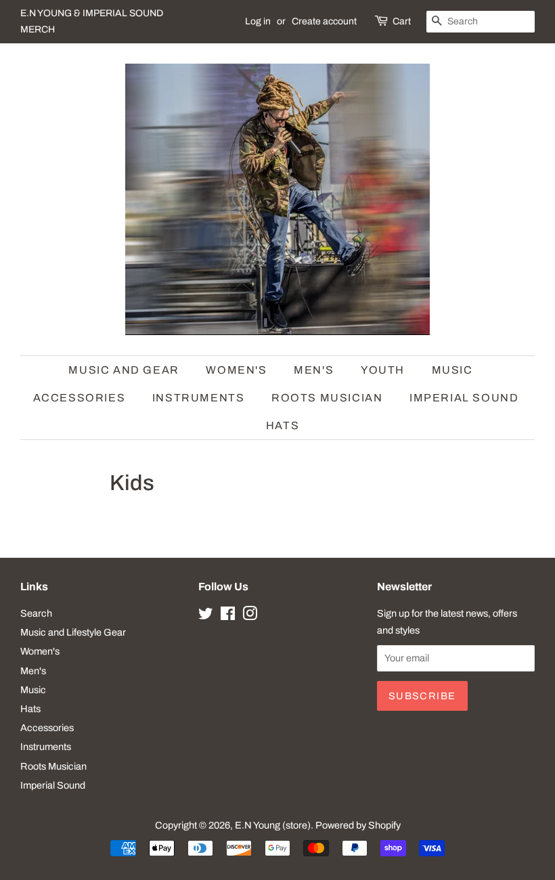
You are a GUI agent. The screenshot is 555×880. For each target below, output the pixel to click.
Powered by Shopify (358, 825)
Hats (282, 425)
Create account (324, 21)
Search (36, 613)
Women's (236, 370)
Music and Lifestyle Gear (73, 632)
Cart (402, 21)
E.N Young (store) (273, 825)
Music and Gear (123, 370)
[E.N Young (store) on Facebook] (228, 616)
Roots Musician (326, 397)
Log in (258, 21)
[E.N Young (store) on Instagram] (249, 616)
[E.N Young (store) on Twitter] (205, 616)
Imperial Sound (463, 397)
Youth (383, 370)
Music (452, 370)
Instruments (198, 397)
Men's (314, 370)
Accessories (79, 397)
